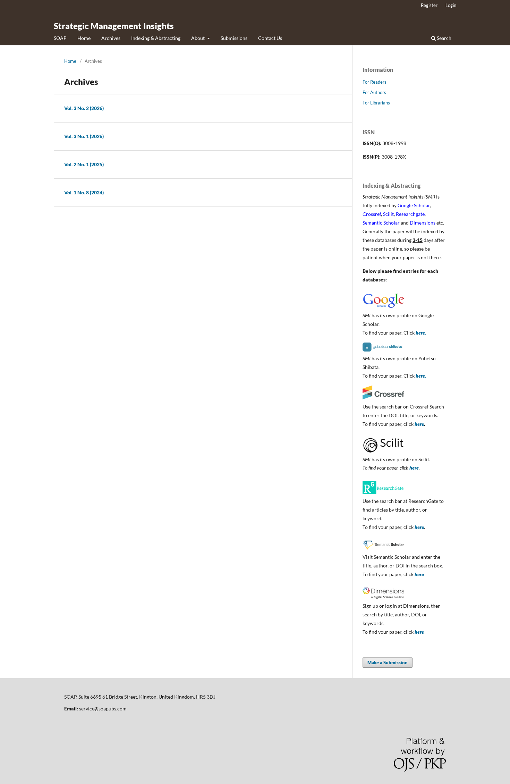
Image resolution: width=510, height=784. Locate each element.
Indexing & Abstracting (155, 38)
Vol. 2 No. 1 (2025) (84, 164)
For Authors (374, 92)
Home (84, 38)
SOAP (60, 38)
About (198, 38)
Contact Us (270, 38)
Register (429, 5)
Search (443, 38)
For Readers (374, 82)
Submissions (234, 38)
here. (421, 333)
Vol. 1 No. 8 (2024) (84, 192)
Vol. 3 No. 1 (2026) (84, 136)
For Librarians (376, 103)
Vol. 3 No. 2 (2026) (84, 108)
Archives (110, 38)
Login (450, 5)
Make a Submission (387, 662)
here (419, 424)
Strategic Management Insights (114, 26)
